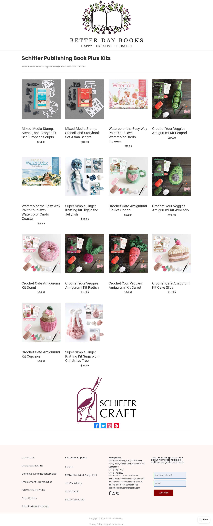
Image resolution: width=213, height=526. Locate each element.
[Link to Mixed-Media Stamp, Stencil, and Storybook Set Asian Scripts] (84, 101)
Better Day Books (74, 500)
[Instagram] (109, 425)
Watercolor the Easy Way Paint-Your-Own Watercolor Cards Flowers (128, 135)
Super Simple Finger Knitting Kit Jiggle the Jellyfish (81, 210)
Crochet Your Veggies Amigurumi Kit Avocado (170, 208)
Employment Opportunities (37, 482)
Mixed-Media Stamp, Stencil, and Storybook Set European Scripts (39, 133)
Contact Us (28, 457)
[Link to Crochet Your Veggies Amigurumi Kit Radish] (84, 256)
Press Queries (29, 498)
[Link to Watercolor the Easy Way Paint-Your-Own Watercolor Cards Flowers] (128, 101)
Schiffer (69, 467)
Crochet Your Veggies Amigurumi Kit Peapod (169, 131)
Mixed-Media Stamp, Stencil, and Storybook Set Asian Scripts (82, 133)
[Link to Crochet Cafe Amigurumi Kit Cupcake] (41, 325)
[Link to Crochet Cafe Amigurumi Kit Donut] (41, 256)
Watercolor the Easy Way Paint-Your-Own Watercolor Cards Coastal (41, 212)
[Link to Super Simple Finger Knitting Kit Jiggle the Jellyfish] (84, 178)
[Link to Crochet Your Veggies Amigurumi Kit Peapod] (171, 101)
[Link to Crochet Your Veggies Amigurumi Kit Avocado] (171, 178)
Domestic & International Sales (39, 474)
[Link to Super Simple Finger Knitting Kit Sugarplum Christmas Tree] (84, 325)
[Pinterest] (116, 425)
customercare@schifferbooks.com (124, 488)
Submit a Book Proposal (35, 506)
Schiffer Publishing (114, 518)
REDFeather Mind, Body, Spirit (81, 475)
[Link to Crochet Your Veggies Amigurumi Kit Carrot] (128, 256)
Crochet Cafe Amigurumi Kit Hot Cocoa (128, 208)
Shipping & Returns (32, 466)
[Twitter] (103, 425)
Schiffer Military (73, 483)
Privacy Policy (96, 524)
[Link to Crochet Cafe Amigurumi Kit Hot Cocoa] (128, 178)
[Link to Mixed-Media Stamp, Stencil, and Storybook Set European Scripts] (41, 101)
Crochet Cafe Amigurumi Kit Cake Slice (171, 285)
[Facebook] (96, 425)
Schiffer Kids (72, 491)
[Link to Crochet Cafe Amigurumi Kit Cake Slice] (171, 256)
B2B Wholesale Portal (33, 490)
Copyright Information (113, 524)
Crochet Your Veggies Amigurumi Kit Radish (82, 285)
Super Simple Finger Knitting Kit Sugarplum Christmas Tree (82, 356)
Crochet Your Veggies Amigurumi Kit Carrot (125, 285)
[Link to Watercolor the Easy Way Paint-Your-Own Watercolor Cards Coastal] (41, 178)
